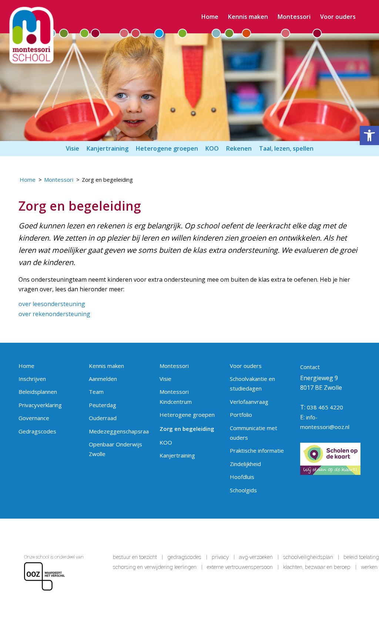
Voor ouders (246, 365)
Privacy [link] (220, 557)
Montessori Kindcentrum (176, 396)
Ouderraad (103, 418)
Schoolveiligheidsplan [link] (308, 557)
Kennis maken (106, 365)
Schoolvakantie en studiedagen (252, 383)
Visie (165, 378)
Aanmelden (103, 378)
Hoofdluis (242, 476)
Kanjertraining (177, 455)
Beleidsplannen (38, 391)
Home (26, 365)
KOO (166, 442)
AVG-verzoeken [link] (256, 557)
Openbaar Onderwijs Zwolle (115, 449)
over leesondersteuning (52, 304)
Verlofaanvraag (249, 401)
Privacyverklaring (40, 405)
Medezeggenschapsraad (119, 431)
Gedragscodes (37, 431)
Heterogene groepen (187, 414)
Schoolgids (243, 490)
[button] (369, 135)
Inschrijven (32, 378)
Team (96, 391)
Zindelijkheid (245, 464)
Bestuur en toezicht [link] (135, 557)
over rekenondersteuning (54, 314)
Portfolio (241, 414)
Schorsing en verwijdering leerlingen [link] (155, 567)
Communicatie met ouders (253, 432)
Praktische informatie (257, 450)
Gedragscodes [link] (184, 557)
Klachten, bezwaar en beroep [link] (317, 567)
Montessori (174, 365)
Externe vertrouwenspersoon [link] (240, 567)
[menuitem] (210, 16)
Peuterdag (102, 405)
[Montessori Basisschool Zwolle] (32, 35)
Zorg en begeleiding (187, 428)
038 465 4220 (325, 407)
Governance (34, 418)
